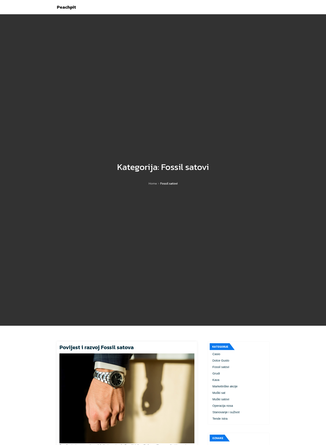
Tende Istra (220, 418)
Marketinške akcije (225, 386)
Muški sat (218, 393)
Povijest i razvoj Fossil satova (96, 347)
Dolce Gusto (220, 360)
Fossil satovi (220, 367)
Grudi (216, 373)
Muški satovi (220, 399)
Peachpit (66, 7)
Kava (215, 380)
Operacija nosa (222, 405)
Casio (216, 354)
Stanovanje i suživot (226, 412)
